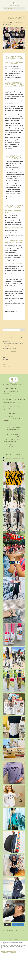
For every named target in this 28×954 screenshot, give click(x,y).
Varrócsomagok (8, 444)
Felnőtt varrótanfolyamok (13, 427)
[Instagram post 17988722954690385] (14, 565)
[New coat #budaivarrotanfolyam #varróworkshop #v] (14, 888)
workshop (8, 24)
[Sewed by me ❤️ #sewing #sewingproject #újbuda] (14, 496)
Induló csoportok (8, 416)
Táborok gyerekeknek (12, 434)
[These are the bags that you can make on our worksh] (14, 842)
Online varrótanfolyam (10, 441)
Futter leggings (6, 341)
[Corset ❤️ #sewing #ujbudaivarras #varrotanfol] (14, 727)
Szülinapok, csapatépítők (12, 437)
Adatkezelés (7, 449)
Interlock (5, 354)
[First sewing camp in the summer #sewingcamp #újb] (14, 634)
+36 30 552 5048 (7, 393)
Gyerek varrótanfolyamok (13, 429)
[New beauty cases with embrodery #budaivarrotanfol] (14, 750)
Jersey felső (6, 346)
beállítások (12, 946)
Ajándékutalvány (8, 446)
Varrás (4, 24)
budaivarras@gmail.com (9, 395)
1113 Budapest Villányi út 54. (10, 391)
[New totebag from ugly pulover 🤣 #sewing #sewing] (14, 473)
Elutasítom (13, 951)
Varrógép (5, 364)
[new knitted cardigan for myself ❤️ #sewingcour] (14, 519)
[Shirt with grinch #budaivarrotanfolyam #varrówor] (14, 796)
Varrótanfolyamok (9, 423)
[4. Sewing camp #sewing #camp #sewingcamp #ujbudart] (14, 542)
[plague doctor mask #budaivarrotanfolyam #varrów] (14, 911)
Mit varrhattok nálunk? (12, 425)
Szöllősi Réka (9, 22)
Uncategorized (6, 359)
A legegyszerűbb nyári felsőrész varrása (13, 343)
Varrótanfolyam (6, 366)
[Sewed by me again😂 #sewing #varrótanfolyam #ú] (14, 588)
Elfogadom (5, 951)
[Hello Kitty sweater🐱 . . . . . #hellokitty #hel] (14, 773)
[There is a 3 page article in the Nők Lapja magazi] (14, 704)
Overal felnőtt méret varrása (10, 348)
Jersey (4, 357)
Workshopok (9, 432)
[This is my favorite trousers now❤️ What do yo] (14, 611)
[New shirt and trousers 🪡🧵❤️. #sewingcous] (14, 681)
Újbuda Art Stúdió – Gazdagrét (14, 439)
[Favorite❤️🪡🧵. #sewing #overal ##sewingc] (14, 658)
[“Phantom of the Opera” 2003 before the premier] (14, 819)
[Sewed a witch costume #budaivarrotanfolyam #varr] (14, 865)
